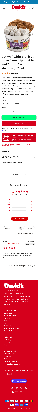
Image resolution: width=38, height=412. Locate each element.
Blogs (6, 345)
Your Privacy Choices (11, 328)
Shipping (4, 103)
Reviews (7, 342)
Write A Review (19, 219)
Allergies (7, 318)
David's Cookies (15, 408)
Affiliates (7, 359)
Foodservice (8, 356)
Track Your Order (10, 316)
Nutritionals (8, 326)
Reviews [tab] (15, 175)
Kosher (6, 321)
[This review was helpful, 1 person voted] (28, 266)
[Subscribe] (30, 374)
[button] (4, 8)
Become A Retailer (10, 361)
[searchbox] (11, 228)
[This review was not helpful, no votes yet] (32, 266)
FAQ (5, 323)
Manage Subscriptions (12, 364)
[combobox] (26, 233)
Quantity (5, 107)
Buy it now (19, 123)
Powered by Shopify (26, 408)
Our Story (7, 340)
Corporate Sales (10, 354)
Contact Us (8, 313)
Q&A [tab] (24, 174)
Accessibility (8, 331)
